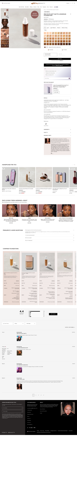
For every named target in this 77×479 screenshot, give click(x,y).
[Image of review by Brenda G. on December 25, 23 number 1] (19, 386)
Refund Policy (47, 430)
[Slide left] (73, 164)
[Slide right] (74, 164)
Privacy (38, 430)
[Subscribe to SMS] (22, 411)
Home (45, 9)
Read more (19, 383)
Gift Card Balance (29, 424)
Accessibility (71, 430)
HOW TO (46, 132)
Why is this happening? (28, 240)
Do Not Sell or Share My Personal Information (44, 432)
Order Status (29, 412)
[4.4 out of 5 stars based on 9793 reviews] (46, 19)
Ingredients (46, 129)
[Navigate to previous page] (3, 395)
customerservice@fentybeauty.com (32, 408)
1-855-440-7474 (29, 410)
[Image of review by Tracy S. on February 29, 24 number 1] (19, 338)
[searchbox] (8, 323)
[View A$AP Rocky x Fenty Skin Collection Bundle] (10, 177)
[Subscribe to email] (22, 408)
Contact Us (28, 418)
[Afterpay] (61, 60)
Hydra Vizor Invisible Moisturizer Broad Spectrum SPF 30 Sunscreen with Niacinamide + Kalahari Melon (60, 86)
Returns (28, 416)
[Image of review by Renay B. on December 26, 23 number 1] (19, 370)
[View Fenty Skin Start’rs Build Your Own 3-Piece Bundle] (61, 177)
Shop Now (10, 185)
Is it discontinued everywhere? (29, 235)
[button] (25, 28)
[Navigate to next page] (73, 395)
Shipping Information (30, 414)
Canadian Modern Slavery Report (63, 430)
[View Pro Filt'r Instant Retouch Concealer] (27, 177)
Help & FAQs (29, 420)
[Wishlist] (72, 3)
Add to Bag (56, 92)
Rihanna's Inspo (47, 135)
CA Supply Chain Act (53, 430)
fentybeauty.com (27, 232)
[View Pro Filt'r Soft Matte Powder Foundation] (44, 177)
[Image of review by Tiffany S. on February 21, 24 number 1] (19, 352)
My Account (29, 422)
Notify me (27, 185)
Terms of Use (42, 430)
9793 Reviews (51, 19)
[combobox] (19, 323)
